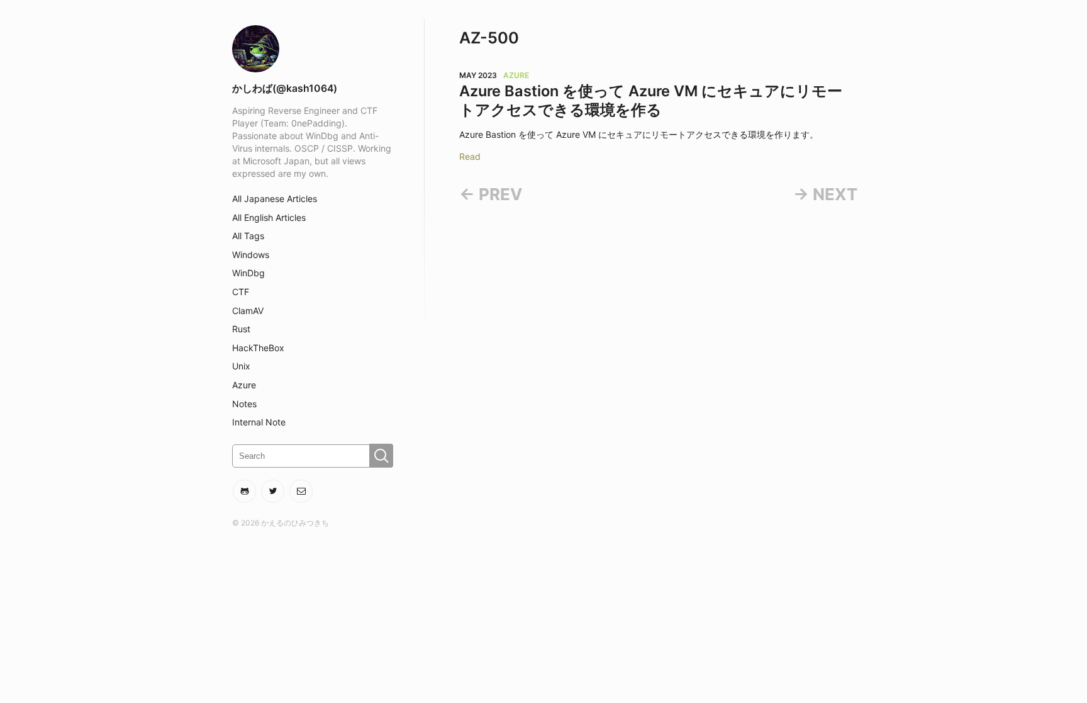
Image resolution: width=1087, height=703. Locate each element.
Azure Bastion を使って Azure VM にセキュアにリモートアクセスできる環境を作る (650, 100)
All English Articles (269, 217)
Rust (241, 328)
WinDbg (248, 272)
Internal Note (259, 422)
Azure (244, 385)
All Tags (248, 235)
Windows (250, 254)
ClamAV (248, 310)
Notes (244, 403)
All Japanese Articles (274, 198)
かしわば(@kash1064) (284, 88)
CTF (240, 291)
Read (470, 156)
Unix (241, 366)
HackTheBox (258, 347)
